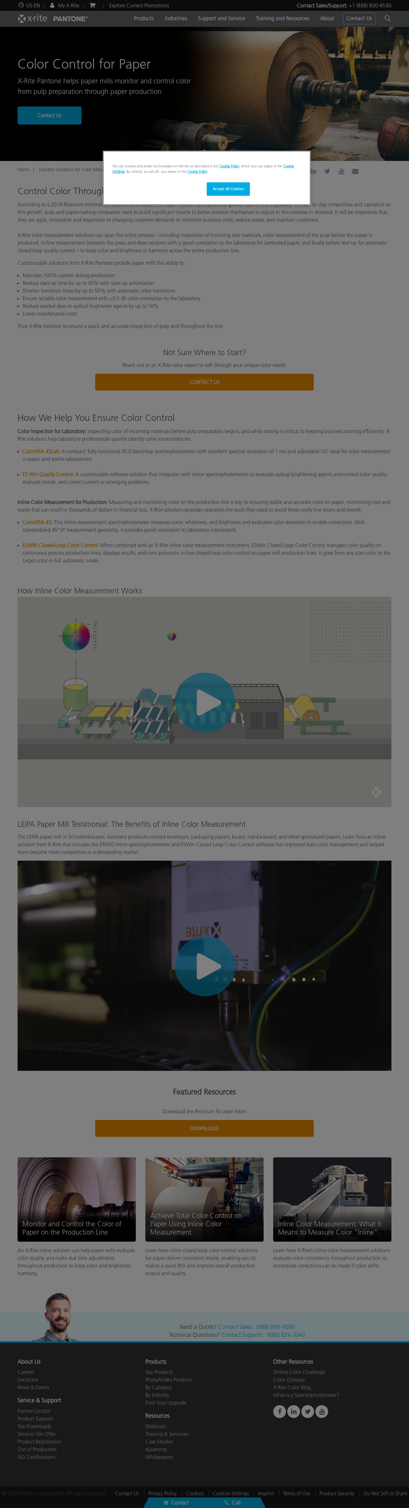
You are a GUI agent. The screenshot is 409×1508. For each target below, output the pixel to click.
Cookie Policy (229, 166)
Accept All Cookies (228, 189)
